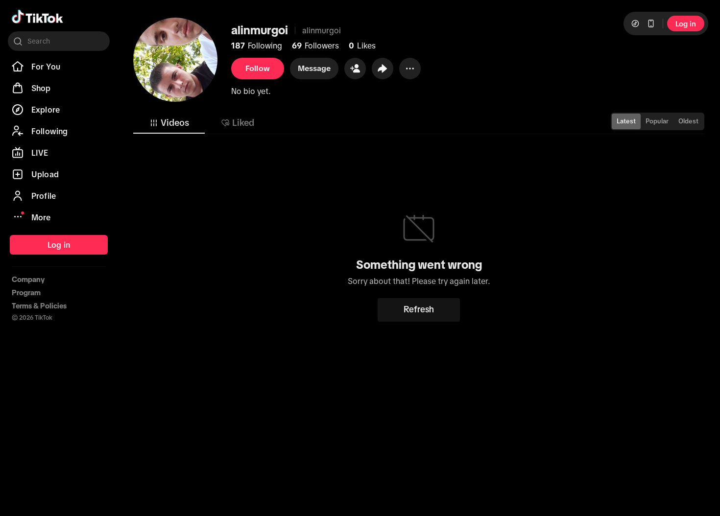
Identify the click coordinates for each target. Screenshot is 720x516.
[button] (355, 68)
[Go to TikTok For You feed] (37, 16)
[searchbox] (59, 41)
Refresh (419, 309)
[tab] (169, 123)
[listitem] (59, 66)
